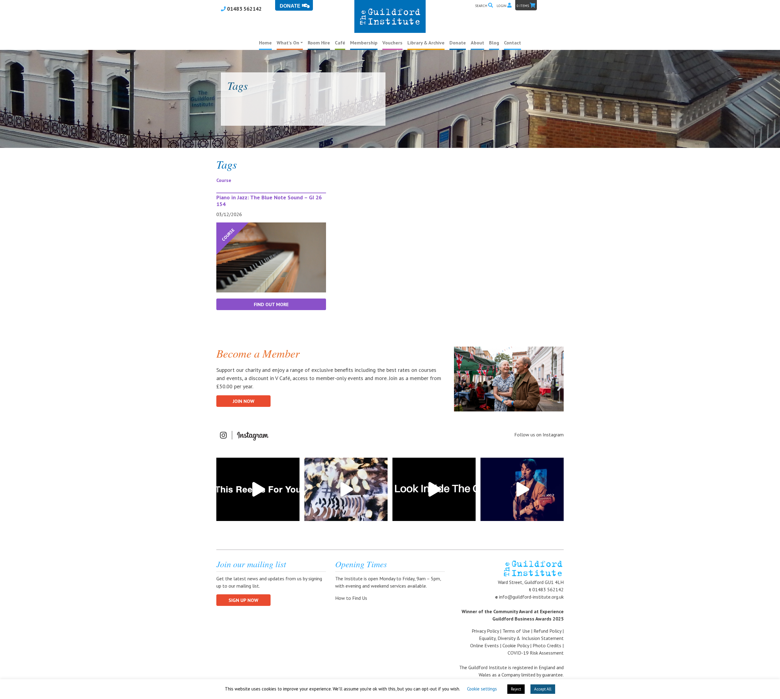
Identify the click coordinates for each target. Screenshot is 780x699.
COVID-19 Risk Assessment (536, 653)
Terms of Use (516, 631)
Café (340, 43)
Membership (364, 43)
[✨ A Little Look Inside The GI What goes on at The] (434, 489)
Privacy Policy (485, 631)
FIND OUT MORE (271, 304)
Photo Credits (547, 645)
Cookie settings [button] (482, 689)
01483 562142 (244, 8)
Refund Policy (547, 631)
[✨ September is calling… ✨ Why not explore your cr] (346, 489)
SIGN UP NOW (243, 600)
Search (481, 6)
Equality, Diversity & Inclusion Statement (521, 638)
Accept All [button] (542, 689)
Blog (494, 43)
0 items (523, 6)
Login (502, 6)
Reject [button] (516, 689)
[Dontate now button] (294, 5)
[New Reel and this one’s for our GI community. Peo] (258, 489)
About (477, 43)
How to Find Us (351, 598)
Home (265, 43)
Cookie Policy (515, 645)
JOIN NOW (243, 401)
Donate (457, 43)
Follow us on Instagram (539, 435)
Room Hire (319, 43)
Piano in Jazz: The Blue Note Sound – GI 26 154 (269, 201)
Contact (512, 43)
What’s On (288, 43)
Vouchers (392, 43)
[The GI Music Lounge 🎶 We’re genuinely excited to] (522, 489)
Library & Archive (426, 43)
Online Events (484, 645)
